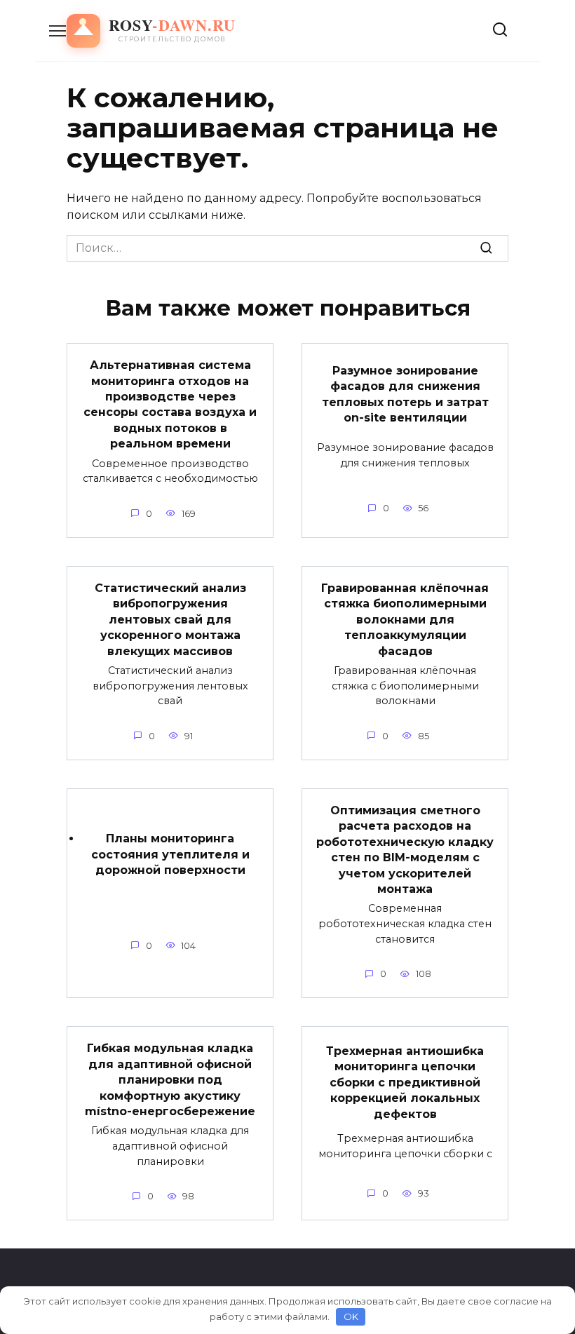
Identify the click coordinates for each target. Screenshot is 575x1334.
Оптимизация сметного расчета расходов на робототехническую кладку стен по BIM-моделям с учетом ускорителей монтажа (405, 850)
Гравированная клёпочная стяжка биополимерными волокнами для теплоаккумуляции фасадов (405, 619)
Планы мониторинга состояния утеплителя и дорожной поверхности (170, 854)
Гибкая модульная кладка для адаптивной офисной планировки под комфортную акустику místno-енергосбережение (170, 1080)
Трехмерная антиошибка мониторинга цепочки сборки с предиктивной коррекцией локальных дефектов (405, 1082)
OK (351, 1316)
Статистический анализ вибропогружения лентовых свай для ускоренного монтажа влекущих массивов (170, 619)
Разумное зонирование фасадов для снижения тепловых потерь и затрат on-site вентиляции (405, 393)
